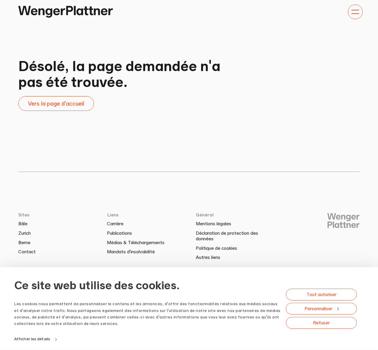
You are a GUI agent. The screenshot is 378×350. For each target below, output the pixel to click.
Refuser (321, 322)
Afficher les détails (32, 338)
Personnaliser (318, 308)
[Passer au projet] (65, 12)
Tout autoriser (321, 294)
